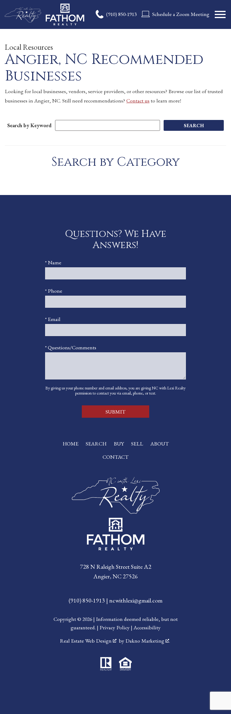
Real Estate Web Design (86, 640)
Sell (137, 443)
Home (71, 443)
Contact (115, 456)
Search (96, 443)
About (159, 443)
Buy (119, 443)
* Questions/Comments (70, 347)
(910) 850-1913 (87, 600)
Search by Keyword (29, 125)
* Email (52, 319)
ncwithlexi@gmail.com (135, 600)
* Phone (53, 290)
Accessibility (147, 627)
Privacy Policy (115, 627)
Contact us (137, 100)
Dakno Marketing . (147, 640)
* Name (53, 262)
